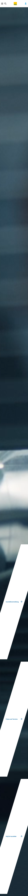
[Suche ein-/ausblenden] (5, 3)
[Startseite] (15, 3)
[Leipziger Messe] (25, 3)
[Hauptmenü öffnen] (2, 3)
